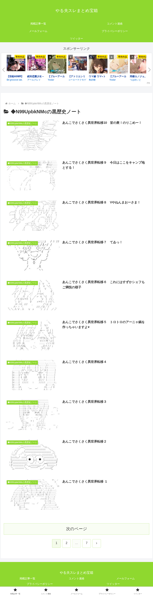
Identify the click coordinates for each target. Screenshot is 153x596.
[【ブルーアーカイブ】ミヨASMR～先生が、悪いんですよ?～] (57, 65)
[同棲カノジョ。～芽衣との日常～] (139, 65)
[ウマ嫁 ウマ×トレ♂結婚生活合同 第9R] (98, 65)
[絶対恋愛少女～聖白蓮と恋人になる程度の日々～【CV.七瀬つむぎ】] (36, 64)
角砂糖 (92, 79)
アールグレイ (34, 79)
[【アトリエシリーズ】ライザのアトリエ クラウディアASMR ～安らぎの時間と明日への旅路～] (77, 64)
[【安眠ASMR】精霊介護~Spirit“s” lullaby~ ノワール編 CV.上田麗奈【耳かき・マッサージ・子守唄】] (16, 65)
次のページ (76, 528)
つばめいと (135, 79)
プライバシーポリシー (40, 583)
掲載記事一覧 (27, 578)
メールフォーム (125, 578)
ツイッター (113, 583)
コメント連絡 (76, 578)
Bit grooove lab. (15, 79)
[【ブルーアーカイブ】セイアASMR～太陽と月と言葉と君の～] (118, 65)
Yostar (51, 79)
